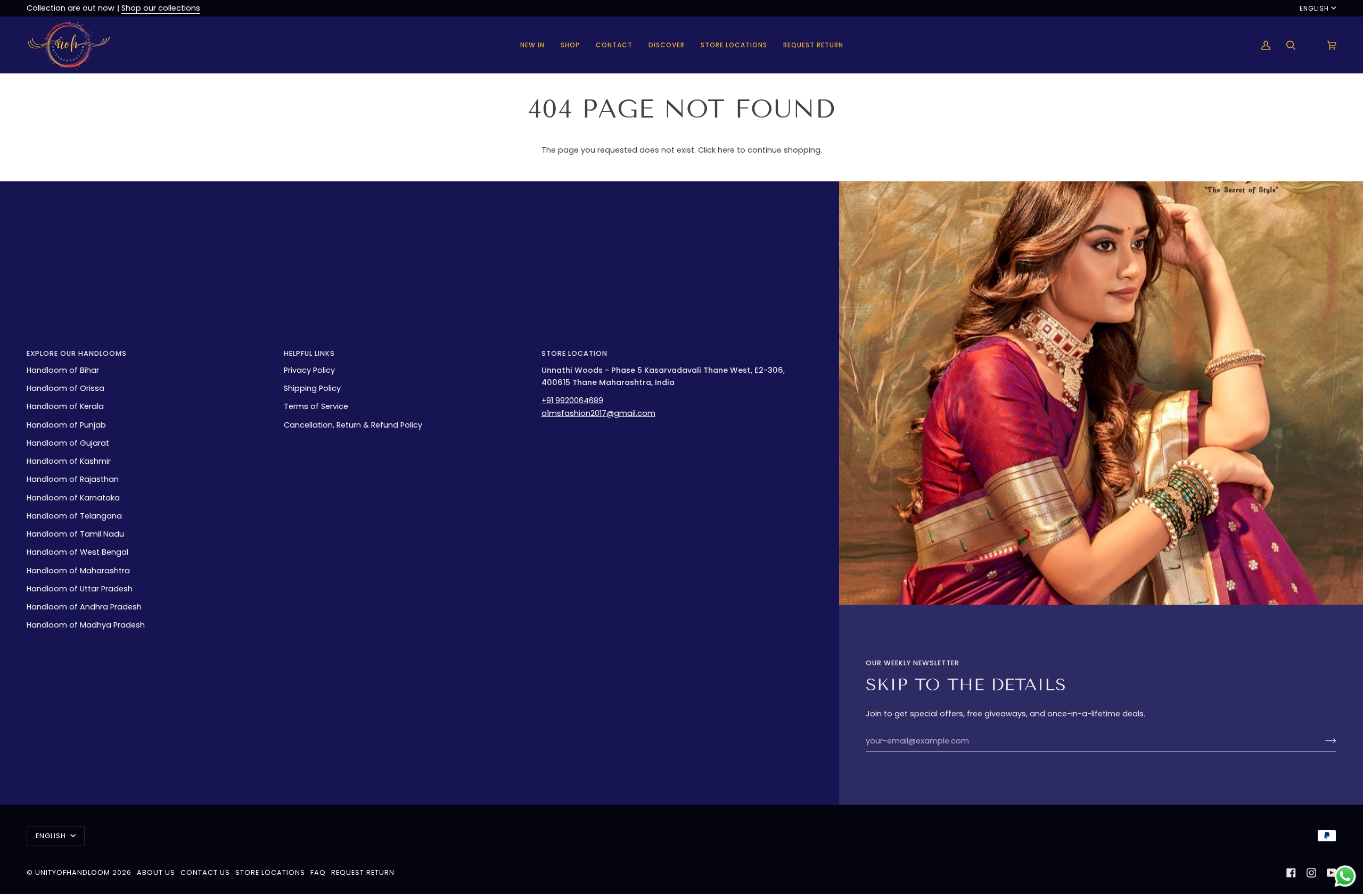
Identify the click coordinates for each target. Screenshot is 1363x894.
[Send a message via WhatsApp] (1345, 876)
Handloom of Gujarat (68, 443)
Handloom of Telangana (74, 516)
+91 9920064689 (572, 400)
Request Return (363, 872)
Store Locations (270, 872)
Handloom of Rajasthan (73, 479)
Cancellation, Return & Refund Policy (353, 425)
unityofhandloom (72, 872)
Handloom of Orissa (65, 388)
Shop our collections (160, 8)
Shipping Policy (312, 388)
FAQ (318, 872)
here (726, 150)
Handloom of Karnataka (73, 497)
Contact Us (205, 872)
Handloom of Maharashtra (78, 570)
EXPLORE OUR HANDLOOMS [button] (77, 353)
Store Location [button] (574, 353)
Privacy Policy (309, 370)
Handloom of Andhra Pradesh (84, 606)
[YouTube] (1331, 873)
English (1314, 8)
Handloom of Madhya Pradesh (86, 625)
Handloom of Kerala (65, 406)
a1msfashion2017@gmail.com (598, 413)
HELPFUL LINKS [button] (309, 353)
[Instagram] (1311, 873)
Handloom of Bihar (63, 370)
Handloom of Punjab (66, 425)
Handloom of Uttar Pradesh (80, 588)
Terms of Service (316, 406)
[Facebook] (1291, 873)
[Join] (1322, 740)
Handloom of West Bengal (77, 552)
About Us (156, 872)
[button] (570, 44)
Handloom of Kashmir (69, 461)
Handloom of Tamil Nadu (75, 534)
